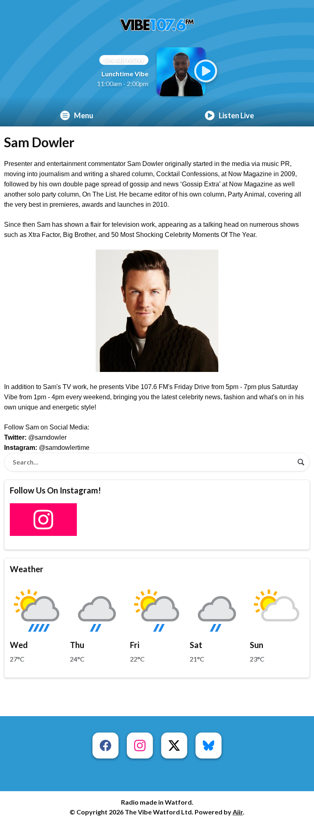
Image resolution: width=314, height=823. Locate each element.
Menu (83, 115)
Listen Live (236, 115)
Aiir (238, 812)
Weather (26, 569)
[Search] (301, 462)
